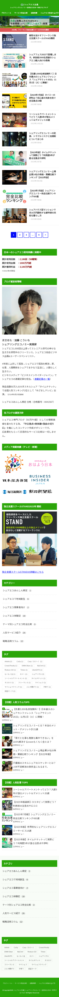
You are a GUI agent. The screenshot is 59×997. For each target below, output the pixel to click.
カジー (23, 674)
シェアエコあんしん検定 (17, 590)
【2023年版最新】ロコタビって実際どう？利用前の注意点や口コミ (34, 804)
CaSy (20, 661)
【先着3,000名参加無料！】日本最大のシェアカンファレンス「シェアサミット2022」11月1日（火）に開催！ (34, 713)
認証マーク (10, 691)
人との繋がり (32, 687)
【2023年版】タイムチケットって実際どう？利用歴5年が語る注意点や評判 (33, 841)
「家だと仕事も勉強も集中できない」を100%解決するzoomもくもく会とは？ (33, 740)
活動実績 (34, 13)
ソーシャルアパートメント (16, 678)
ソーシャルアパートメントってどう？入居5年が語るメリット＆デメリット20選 (35, 791)
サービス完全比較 (21, 13)
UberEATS (37, 670)
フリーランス (24, 683)
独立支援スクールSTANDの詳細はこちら (23, 572)
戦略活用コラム (13, 641)
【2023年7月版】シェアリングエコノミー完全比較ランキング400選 (34, 816)
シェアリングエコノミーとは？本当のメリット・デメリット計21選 (34, 727)
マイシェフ (40, 683)
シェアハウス (38, 674)
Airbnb (8, 661)
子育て (47, 687)
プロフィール (6, 13)
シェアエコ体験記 (14, 616)
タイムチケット (38, 678)
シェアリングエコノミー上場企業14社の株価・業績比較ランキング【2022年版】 (34, 752)
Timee (24, 670)
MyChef (41, 666)
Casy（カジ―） (35, 661)
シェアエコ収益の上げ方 (47, 983)
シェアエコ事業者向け (16, 607)
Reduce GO (10, 670)
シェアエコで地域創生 (16, 599)
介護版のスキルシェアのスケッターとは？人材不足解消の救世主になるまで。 (34, 765)
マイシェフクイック (13, 687)
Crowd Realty (11, 666)
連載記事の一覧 (42, 379)
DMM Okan (27, 666)
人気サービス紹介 (14, 632)
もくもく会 (10, 674)
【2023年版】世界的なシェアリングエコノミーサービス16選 (35, 829)
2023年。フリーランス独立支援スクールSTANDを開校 (30, 30)
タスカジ (9, 683)
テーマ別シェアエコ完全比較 (19, 624)
